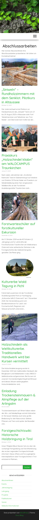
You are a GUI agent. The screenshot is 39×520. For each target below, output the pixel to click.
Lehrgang (5, 491)
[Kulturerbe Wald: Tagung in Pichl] (19, 277)
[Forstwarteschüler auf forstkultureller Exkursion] (19, 219)
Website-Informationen (10, 506)
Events (4, 484)
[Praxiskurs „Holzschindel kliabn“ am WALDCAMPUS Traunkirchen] (19, 150)
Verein (4, 502)
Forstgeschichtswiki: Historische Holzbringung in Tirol (17, 434)
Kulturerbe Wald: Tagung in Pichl (14, 284)
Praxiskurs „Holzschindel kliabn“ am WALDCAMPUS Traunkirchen (17, 161)
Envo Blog (19, 515)
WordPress (24, 513)
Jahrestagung (7, 488)
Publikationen (7, 498)
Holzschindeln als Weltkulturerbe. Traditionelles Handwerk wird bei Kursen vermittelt (16, 352)
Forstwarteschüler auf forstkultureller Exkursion (18, 228)
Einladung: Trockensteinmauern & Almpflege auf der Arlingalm (18, 397)
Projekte (5, 495)
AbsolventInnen (7, 480)
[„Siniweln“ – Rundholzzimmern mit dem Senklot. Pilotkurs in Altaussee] (19, 84)
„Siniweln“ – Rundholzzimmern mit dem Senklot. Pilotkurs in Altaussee (18, 95)
